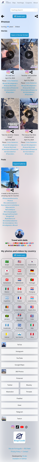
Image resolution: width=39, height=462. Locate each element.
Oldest (17, 27)
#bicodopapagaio (10, 212)
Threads (29, 392)
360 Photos (20, 372)
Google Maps (19, 365)
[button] (36, 16)
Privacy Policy (16, 452)
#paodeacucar (10, 218)
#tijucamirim (10, 207)
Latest (11, 27)
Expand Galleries (19, 164)
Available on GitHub (19, 459)
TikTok (19, 345)
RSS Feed (27, 449)
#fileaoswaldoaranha (10, 198)
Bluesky (29, 385)
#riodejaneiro (13, 83)
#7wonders (10, 92)
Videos (8, 2)
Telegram (19, 412)
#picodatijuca (10, 210)
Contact (25, 452)
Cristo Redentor (12, 81)
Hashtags (20, 3)
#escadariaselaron (10, 203)
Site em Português (15, 449)
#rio (16, 223)
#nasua (6, 86)
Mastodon (10, 392)
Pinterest (19, 378)
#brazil (5, 83)
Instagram (19, 351)
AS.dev (24, 456)
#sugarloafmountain (10, 214)
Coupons (28, 3)
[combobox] (11, 10)
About (35, 3)
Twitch (19, 419)
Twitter (9, 385)
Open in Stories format (19, 35)
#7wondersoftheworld (10, 88)
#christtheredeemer (10, 221)
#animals (13, 86)
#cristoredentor (10, 90)
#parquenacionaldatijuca (10, 205)
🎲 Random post (19, 255)
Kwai (19, 405)
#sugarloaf (10, 216)
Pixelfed (19, 398)
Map (14, 3)
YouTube (19, 358)
